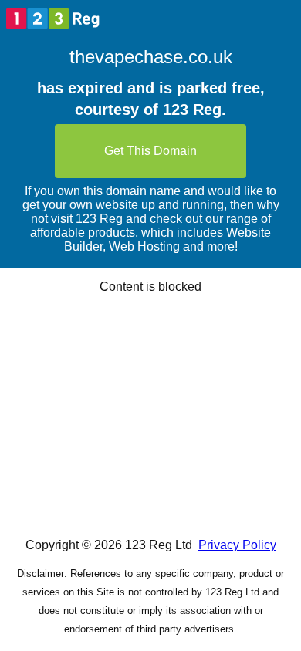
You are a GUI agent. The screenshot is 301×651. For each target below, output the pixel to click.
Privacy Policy (237, 544)
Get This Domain (150, 150)
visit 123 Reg (87, 218)
